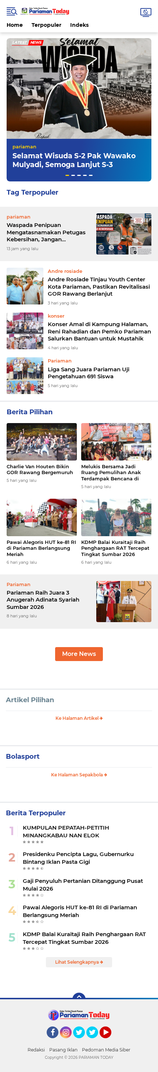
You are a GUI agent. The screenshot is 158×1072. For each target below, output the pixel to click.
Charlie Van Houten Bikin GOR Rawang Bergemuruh (40, 469)
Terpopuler (46, 25)
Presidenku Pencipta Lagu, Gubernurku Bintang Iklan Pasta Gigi (78, 858)
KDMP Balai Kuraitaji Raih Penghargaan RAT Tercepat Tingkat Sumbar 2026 (115, 548)
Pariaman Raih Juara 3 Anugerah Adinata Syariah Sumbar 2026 (43, 599)
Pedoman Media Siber (106, 1050)
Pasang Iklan (63, 1050)
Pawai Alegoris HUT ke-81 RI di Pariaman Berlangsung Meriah (41, 548)
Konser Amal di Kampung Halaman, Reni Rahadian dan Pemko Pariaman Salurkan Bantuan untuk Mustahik (99, 331)
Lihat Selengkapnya (77, 962)
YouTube (110, 1041)
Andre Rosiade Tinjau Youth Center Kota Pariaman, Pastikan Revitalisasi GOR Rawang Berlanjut (99, 286)
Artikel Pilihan (30, 700)
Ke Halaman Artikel (77, 718)
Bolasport (23, 756)
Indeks (79, 25)
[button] (67, 175)
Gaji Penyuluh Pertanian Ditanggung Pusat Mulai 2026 (83, 884)
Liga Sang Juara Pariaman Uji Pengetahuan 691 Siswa (88, 373)
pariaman (24, 146)
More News (79, 653)
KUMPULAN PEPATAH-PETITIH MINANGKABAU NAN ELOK (66, 831)
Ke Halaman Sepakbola (77, 774)
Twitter (82, 1041)
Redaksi (36, 1050)
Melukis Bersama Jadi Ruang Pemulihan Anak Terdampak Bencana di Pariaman (111, 472)
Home (15, 25)
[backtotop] (79, 999)
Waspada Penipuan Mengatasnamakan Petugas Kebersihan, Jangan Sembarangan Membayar (46, 232)
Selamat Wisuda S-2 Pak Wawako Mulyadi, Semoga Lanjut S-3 (74, 160)
